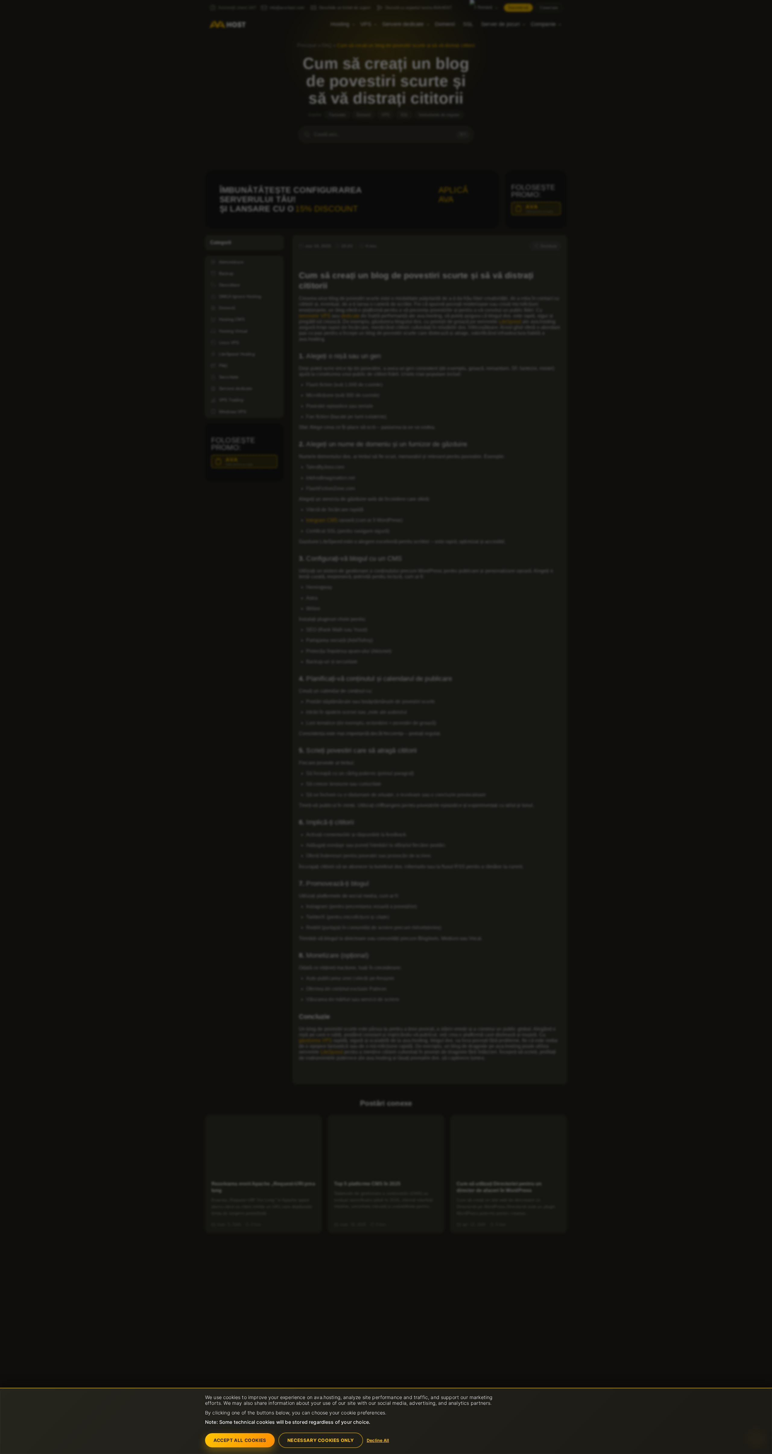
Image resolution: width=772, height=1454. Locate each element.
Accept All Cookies (240, 1440)
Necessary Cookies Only (320, 1440)
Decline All (378, 1440)
